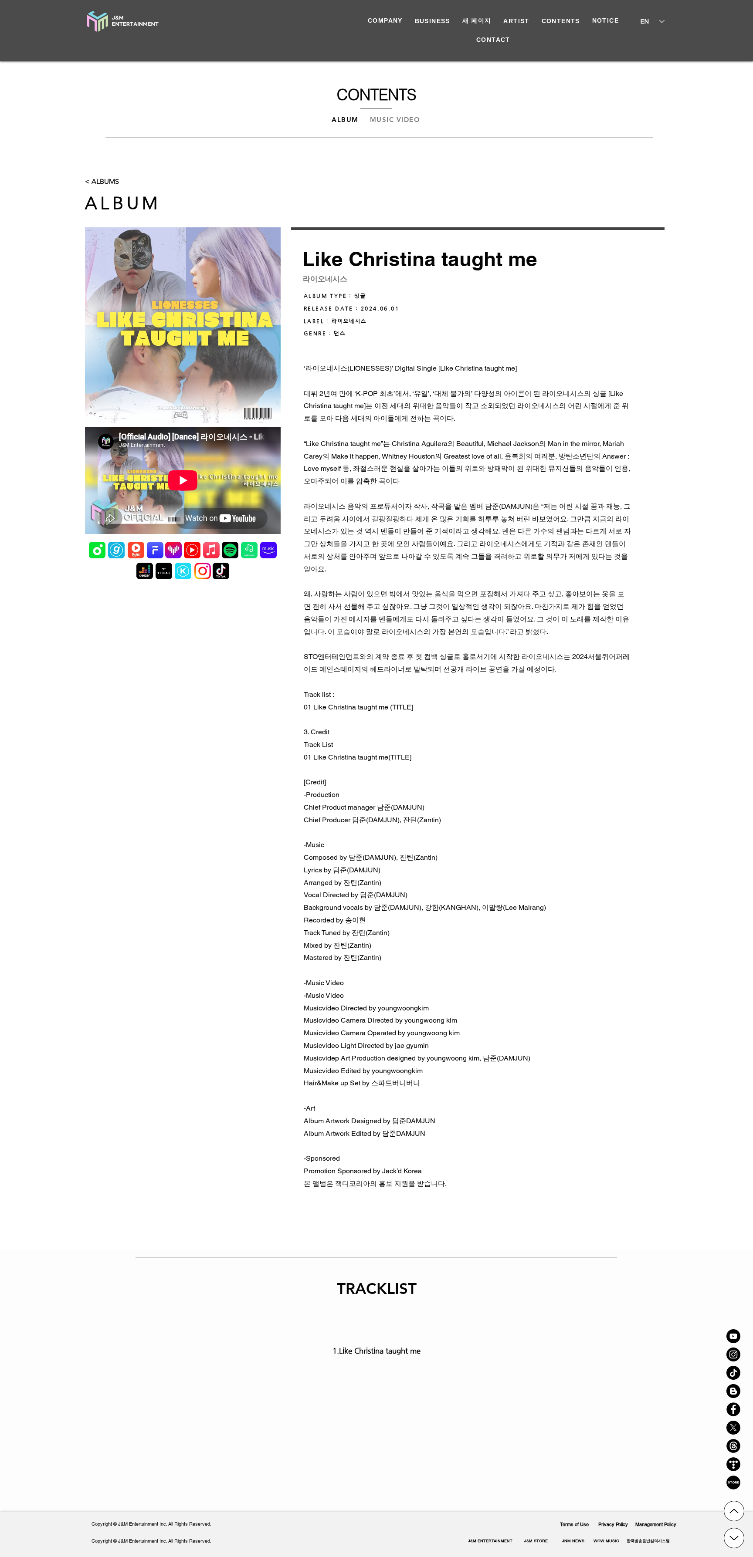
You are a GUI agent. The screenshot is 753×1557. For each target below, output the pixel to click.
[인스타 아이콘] (733, 1354)
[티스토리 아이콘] (733, 1464)
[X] (733, 1428)
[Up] (734, 1511)
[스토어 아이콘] (733, 1482)
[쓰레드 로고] (733, 1446)
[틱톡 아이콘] (733, 1373)
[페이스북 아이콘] (733, 1409)
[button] (648, 1541)
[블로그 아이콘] (733, 1391)
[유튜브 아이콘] (733, 1336)
